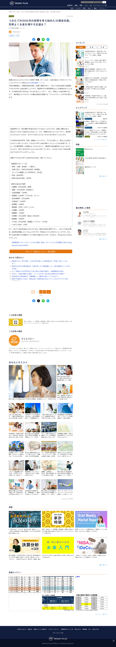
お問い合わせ (77, 629)
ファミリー (102, 8)
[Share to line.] (43, 39)
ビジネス (78, 8)
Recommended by (65, 499)
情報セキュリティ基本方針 (40, 629)
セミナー (88, 5)
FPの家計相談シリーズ (36, 83)
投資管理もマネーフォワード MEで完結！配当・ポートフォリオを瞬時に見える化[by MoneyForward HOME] (42, 243)
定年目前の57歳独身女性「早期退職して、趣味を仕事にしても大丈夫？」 (36, 276)
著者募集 (85, 629)
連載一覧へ (102, 565)
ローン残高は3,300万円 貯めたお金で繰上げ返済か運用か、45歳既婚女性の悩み (38, 271)
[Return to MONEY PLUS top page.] (19, 3)
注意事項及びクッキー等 (67, 629)
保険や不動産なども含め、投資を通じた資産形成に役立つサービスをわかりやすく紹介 (40, 279)
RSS (90, 629)
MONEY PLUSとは (21, 629)
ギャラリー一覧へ (101, 614)
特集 (81, 5)
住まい (90, 8)
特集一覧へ (102, 176)
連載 (76, 5)
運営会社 (30, 629)
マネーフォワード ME (58, 633)
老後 (84, 8)
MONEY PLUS (12, 12)
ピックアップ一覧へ (100, 139)
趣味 (95, 8)
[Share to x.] (38, 39)
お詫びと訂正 (95, 629)
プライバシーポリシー (53, 629)
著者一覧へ (102, 239)
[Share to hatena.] (47, 39)
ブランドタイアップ (99, 5)
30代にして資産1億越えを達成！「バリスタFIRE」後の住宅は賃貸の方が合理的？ (38, 274)
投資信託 (12, 35)
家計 (18, 35)
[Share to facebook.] (33, 39)
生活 (72, 8)
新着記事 (69, 5)
